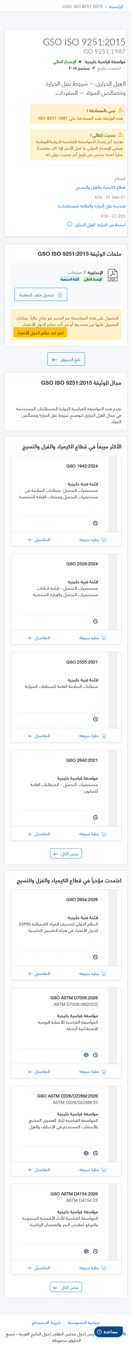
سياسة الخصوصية (84, 1322)
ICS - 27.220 (113, 215)
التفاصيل (41, 539)
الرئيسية (116, 6)
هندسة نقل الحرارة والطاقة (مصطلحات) (92, 205)
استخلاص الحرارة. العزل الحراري (99, 224)
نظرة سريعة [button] (90, 539)
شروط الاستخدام (46, 1322)
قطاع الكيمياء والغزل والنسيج (101, 187)
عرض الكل (68, 853)
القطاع (120, 178)
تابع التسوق (68, 359)
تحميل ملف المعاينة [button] (38, 294)
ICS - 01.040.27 (110, 197)
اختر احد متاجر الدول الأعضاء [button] (40, 332)
